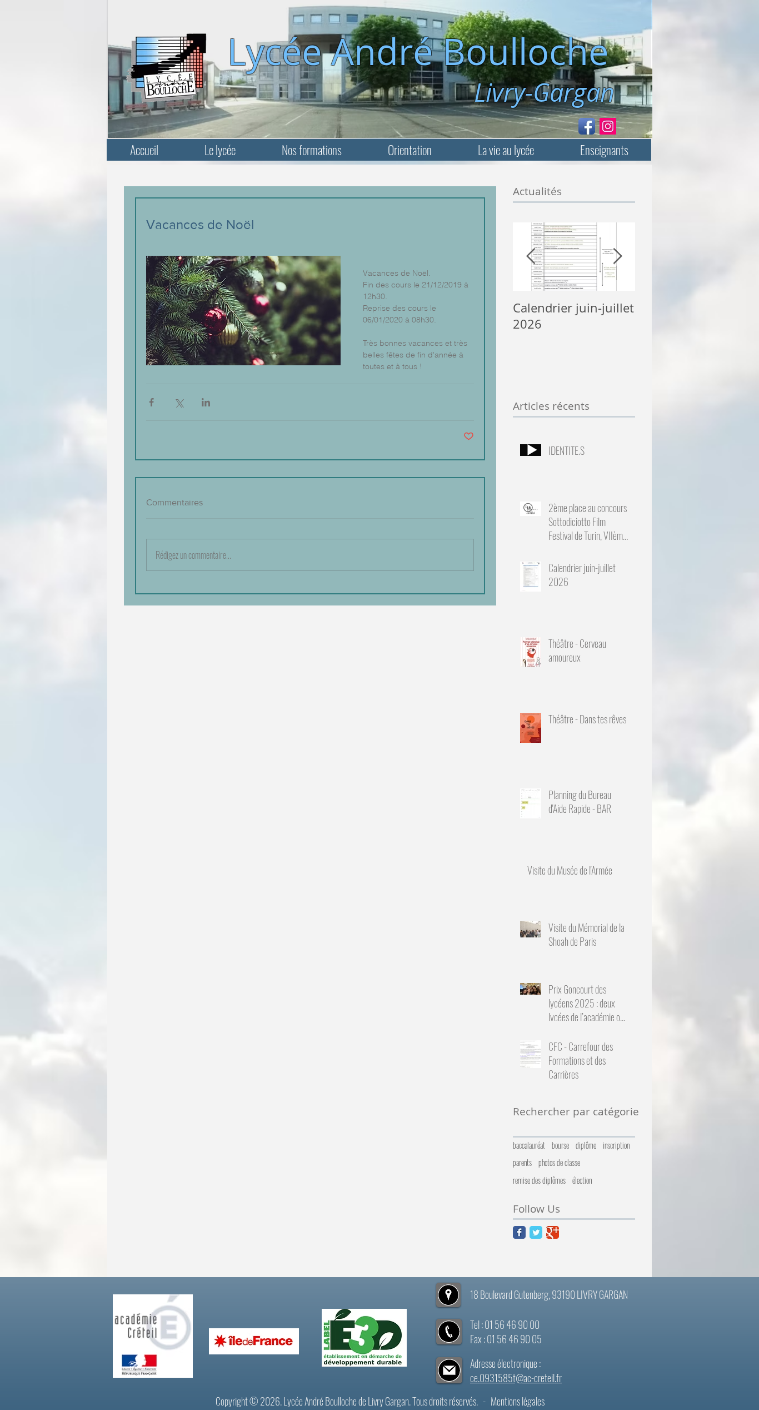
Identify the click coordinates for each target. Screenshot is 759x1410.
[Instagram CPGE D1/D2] (608, 126)
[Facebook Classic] (519, 1232)
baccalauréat (529, 1145)
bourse (560, 1145)
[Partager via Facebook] (151, 402)
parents (522, 1162)
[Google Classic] (552, 1232)
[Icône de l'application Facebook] (586, 126)
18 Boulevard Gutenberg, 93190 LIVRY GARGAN (549, 1294)
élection (582, 1180)
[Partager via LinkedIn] (206, 402)
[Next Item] (617, 256)
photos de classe (559, 1162)
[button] (219, 150)
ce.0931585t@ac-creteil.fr (516, 1378)
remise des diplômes (539, 1180)
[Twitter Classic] (536, 1232)
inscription (616, 1145)
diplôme (586, 1145)
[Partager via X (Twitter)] (178, 402)
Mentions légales (518, 1401)
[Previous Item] (531, 256)
